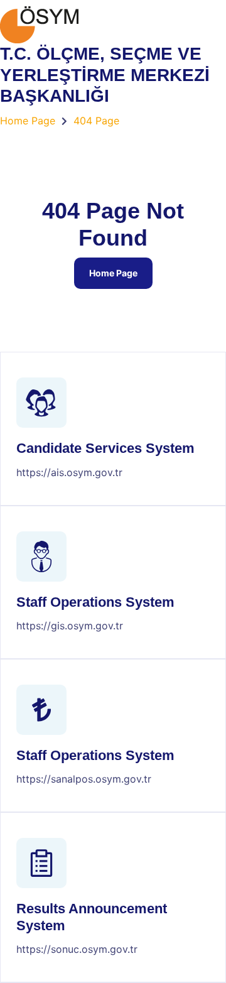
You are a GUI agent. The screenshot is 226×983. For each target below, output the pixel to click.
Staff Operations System (95, 602)
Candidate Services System (105, 448)
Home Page (113, 273)
